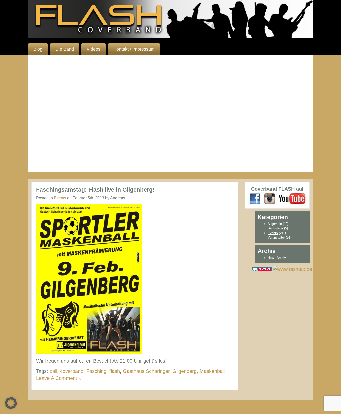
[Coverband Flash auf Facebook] (255, 198)
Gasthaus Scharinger (146, 371)
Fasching (96, 371)
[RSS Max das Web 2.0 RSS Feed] (292, 268)
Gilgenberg (184, 371)
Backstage (275, 228)
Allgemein (275, 224)
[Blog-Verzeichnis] (262, 268)
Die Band (64, 49)
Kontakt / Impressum (134, 49)
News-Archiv (277, 258)
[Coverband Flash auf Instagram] (269, 198)
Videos (93, 49)
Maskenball (212, 371)
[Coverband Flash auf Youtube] (292, 198)
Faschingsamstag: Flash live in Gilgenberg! (95, 189)
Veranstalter (276, 237)
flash (114, 371)
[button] (11, 403)
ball (53, 371)
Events (60, 198)
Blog (37, 49)
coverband (71, 371)
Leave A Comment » (58, 378)
